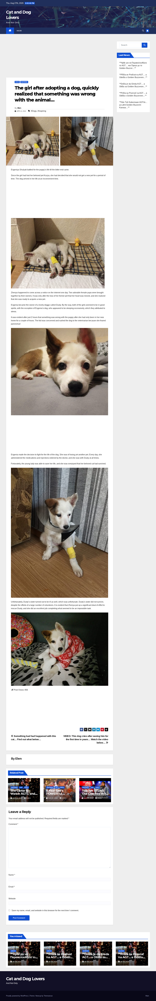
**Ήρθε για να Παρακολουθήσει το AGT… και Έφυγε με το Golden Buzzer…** (133, 65)
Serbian (85, 951)
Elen (19, 108)
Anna (28, 798)
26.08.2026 (17, 961)
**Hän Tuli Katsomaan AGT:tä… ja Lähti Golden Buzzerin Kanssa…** (133, 105)
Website (12, 899)
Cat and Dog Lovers (25, 978)
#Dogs (34, 111)
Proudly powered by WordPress (17, 996)
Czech (49, 951)
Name (12, 875)
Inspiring (24, 82)
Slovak (121, 951)
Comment (13, 824)
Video (26, 787)
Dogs (17, 82)
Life (21, 787)
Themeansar (48, 996)
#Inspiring (42, 111)
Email (12, 887)
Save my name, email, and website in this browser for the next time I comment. (45, 910)
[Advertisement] (59, 59)
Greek (13, 951)
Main (19, 31)
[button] (143, 31)
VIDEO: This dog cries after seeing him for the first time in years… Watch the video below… (85, 739)
